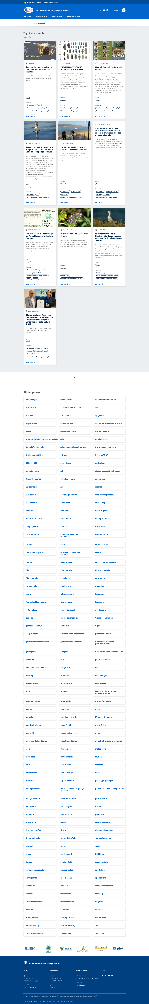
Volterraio (99, 909)
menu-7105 (65, 725)
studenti (35, 279)
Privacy (25, 996)
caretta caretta (101, 526)
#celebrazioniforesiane (70, 407)
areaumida (65, 502)
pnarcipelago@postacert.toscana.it (87, 978)
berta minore (66, 518)
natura (28, 764)
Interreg (29, 675)
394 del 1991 (31, 463)
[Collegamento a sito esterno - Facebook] (98, 10)
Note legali (32, 996)
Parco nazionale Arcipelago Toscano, (37, 111)
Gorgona (64, 651)
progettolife (31, 822)
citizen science (101, 544)
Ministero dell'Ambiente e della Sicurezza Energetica (42, 2)
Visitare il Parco (41, 17)
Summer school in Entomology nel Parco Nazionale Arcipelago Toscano (39, 236)
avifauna (29, 510)
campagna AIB (32, 526)
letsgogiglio (65, 701)
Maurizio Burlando (32, 354)
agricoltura (100, 463)
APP (62, 486)
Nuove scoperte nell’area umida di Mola (74, 234)
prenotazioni (66, 814)
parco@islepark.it (81, 985)
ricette (63, 830)
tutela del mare (67, 901)
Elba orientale (32, 578)
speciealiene (100, 877)
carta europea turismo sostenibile (70, 535)
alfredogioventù (67, 478)
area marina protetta (112, 191)
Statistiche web (80, 996)
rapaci (63, 822)
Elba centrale (66, 570)
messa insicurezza (68, 732)
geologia (29, 617)
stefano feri (31, 885)
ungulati (99, 901)
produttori (100, 814)
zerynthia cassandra (34, 933)
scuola (98, 846)
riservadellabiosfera (104, 830)
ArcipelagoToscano (76, 108)
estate (28, 594)
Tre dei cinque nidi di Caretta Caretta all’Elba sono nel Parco (73, 148)
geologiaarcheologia (69, 617)
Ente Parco (27, 17)
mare (97, 709)
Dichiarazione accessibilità (49, 996)
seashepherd (66, 853)
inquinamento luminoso (36, 667)
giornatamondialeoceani (71, 641)
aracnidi (41, 108)
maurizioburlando (33, 725)
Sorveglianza (31, 877)
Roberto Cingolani (33, 838)
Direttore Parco (67, 562)
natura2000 (65, 764)
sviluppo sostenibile (104, 885)
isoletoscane (38, 351)
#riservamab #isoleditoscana (104, 276)
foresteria (99, 601)
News (28, 97)
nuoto (98, 772)
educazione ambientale (105, 562)
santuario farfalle (68, 838)
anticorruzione (32, 486)
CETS (62, 544)
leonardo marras (33, 701)
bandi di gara (101, 510)
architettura (31, 494)
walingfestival (32, 917)
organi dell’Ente (67, 780)
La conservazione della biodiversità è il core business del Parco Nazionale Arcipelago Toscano (109, 237)
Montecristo (65, 748)
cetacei (29, 544)
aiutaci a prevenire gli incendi (108, 470)
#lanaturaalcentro (32, 108)
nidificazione (31, 772)
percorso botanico (68, 798)
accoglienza (65, 463)
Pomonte (30, 814)
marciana (64, 709)
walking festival (67, 917)
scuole (28, 853)
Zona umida (65, 933)
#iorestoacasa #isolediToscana (108, 423)
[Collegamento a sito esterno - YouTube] (104, 10)
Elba (47, 108)
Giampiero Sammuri (42, 348)
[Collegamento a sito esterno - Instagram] (107, 10)
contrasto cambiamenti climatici (70, 553)
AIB (62, 470)
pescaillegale (66, 806)
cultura (29, 562)
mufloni (98, 756)
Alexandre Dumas (33, 478)
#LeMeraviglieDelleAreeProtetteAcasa (42, 439)
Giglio (118, 108)
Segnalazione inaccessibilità (67, 996)
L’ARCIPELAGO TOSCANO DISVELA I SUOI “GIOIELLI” (72, 68)
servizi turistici (101, 861)
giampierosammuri (34, 625)
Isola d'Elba (64, 194)
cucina (98, 552)
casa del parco (101, 534)
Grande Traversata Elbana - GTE (109, 651)
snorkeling (100, 869)
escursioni (99, 586)
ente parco (100, 578)
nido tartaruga (66, 772)
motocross (30, 756)
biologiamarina (102, 518)
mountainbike (66, 756)
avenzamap (100, 502)
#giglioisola (100, 415)
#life (62, 439)
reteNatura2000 (102, 822)
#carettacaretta (75, 191)
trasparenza (65, 893)
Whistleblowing (90, 996)
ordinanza (30, 780)
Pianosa (29, 279)
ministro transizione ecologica (108, 740)
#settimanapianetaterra (105, 447)
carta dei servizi (32, 534)
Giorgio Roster (32, 633)
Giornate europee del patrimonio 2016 (104, 642)
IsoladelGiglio (101, 675)
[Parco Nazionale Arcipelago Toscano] (28, 10)
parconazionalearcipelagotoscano (110, 788)
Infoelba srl (34, 1001)
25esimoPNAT (101, 455)
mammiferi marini (103, 701)
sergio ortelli (66, 861)
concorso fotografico (35, 552)
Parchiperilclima (33, 788)
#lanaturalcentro (102, 431)
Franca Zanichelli (67, 609)
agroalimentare (32, 470)
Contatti (38, 996)
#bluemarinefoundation (105, 399)
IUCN (116, 276)
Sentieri (29, 861)
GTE (62, 659)
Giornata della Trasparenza (72, 633)
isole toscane (66, 683)
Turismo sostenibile (34, 901)
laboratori (64, 691)
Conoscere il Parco (73, 17)
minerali (99, 732)
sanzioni (29, 846)
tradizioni (30, 893)
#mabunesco (101, 439)
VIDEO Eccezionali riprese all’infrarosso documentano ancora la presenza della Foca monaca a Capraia (108, 132)
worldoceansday (67, 925)
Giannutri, (64, 625)
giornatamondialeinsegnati (37, 641)
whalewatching (32, 925)
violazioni (64, 909)
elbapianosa (44, 270)
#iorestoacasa (66, 423)
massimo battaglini (68, 717)
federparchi (100, 594)
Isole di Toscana (32, 683)
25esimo (64, 455)
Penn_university (33, 798)
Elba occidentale (102, 570)
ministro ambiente (68, 740)
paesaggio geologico (104, 780)
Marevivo (30, 717)
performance (101, 798)
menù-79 (30, 732)
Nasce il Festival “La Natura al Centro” (108, 68)
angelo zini (100, 478)
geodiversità (100, 609)
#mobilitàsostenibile (35, 447)
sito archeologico (68, 869)
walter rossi (100, 917)
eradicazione (66, 586)
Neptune (99, 764)
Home (34, 23)
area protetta (31, 502)
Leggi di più (30, 116)
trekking (99, 893)
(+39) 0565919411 (29, 987)
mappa (29, 709)
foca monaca (106, 194)
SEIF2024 (99, 853)
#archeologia (31, 399)
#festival (39, 105)
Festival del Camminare (36, 601)
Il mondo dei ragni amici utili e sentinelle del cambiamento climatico (39, 69)
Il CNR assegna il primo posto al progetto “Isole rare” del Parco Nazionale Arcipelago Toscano (39, 149)
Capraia (108, 108)
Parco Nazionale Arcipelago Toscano (45, 963)
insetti (38, 273)
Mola (28, 748)
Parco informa (57, 17)
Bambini (64, 510)
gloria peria (31, 651)
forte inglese (31, 609)
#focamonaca (66, 415)
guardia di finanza (103, 659)
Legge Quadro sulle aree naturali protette (105, 692)
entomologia (30, 273)
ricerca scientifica (33, 830)
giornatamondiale (103, 633)
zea (96, 925)
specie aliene (66, 877)
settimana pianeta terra (36, 869)
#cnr (37, 194)
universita (30, 909)
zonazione (99, 933)
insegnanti (65, 667)
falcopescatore (67, 594)
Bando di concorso (34, 518)
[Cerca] (124, 10)
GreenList (29, 351)
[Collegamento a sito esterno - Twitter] (101, 10)
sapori (63, 846)
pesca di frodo (32, 806)
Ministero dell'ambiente (36, 740)
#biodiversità (30, 105)
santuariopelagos (103, 838)
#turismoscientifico (34, 455)
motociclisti (100, 748)
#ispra (28, 431)
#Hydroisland (31, 423)
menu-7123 (100, 725)
